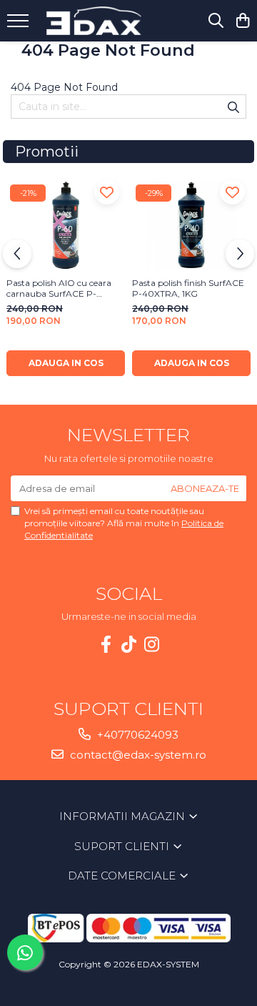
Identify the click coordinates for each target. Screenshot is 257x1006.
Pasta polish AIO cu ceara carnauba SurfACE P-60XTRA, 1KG (58, 288)
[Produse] (19, 25)
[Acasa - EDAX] (96, 20)
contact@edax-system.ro (136, 754)
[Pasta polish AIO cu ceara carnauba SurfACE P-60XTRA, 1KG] (65, 225)
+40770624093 (136, 734)
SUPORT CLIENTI (123, 846)
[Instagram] (151, 644)
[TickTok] (128, 644)
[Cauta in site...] (215, 21)
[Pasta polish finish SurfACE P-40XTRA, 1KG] (191, 225)
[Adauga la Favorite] (106, 191)
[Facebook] (105, 644)
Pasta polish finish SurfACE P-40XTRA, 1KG (188, 288)
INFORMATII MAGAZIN (123, 816)
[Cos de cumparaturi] (242, 21)
